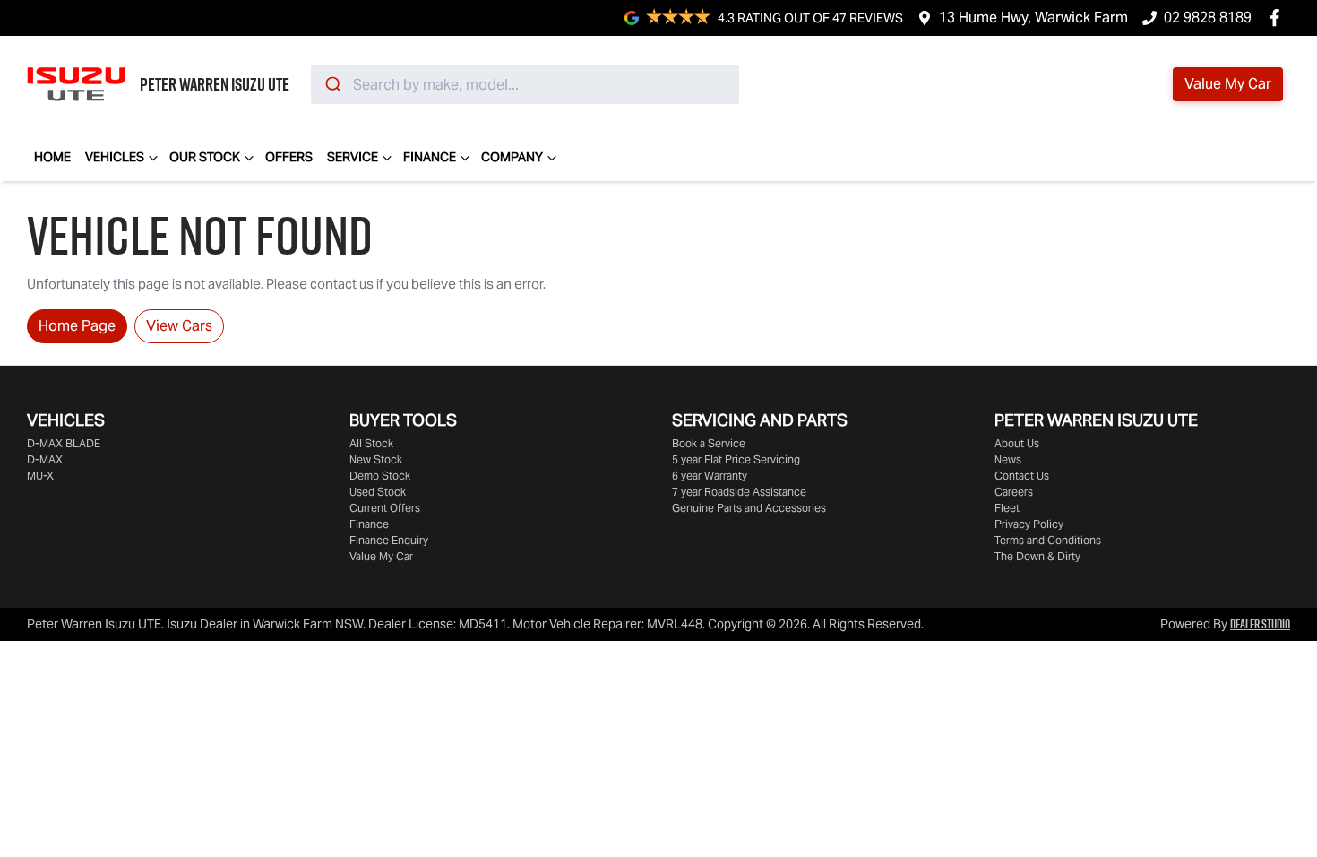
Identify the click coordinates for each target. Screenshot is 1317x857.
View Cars (179, 325)
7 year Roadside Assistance (739, 491)
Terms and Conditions (1047, 540)
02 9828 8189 (1208, 17)
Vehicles (114, 157)
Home (52, 157)
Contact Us (1021, 475)
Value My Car (381, 556)
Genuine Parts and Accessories (749, 508)
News (1007, 459)
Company (512, 157)
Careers (1013, 491)
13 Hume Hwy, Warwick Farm (1033, 17)
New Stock (375, 459)
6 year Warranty (709, 475)
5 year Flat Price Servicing (736, 459)
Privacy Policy (1028, 524)
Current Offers (384, 508)
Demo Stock (379, 475)
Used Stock (377, 491)
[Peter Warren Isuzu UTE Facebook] (1278, 17)
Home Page (77, 325)
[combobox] (525, 84)
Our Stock (204, 157)
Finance (429, 157)
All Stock (371, 443)
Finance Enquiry (388, 540)
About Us (1016, 443)
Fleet (1007, 508)
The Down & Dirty (1037, 556)
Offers (289, 157)
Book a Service (708, 443)
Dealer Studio (1260, 624)
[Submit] (332, 84)
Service (352, 157)
